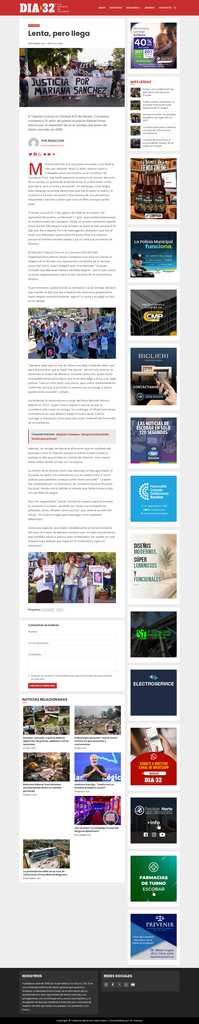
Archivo (150, 7)
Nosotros (116, 7)
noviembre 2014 (37, 43)
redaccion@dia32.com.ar (53, 145)
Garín (59, 609)
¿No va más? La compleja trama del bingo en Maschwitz (97, 810)
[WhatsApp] (39, 154)
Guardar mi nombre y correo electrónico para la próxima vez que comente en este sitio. (71, 677)
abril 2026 (81, 748)
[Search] (175, 8)
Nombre (32, 631)
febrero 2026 (82, 792)
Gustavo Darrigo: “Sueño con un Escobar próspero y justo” (97, 767)
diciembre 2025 (83, 835)
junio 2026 (30, 748)
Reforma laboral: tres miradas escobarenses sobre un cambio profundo (46, 767)
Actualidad (34, 25)
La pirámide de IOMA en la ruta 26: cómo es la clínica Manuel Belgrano (46, 853)
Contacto (165, 7)
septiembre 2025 (33, 878)
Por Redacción (52, 141)
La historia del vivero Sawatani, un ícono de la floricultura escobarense (160, 130)
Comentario (34, 654)
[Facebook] (35, 154)
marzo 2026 (31, 795)
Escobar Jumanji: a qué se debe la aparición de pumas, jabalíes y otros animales (46, 720)
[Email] (49, 154)
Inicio (102, 7)
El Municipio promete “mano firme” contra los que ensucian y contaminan (97, 720)
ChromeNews (117, 1020)
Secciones (132, 7)
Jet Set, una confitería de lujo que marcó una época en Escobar (158, 92)
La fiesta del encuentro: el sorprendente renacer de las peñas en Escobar (158, 143)
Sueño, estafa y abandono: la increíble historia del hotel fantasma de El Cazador (158, 104)
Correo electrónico (38, 643)
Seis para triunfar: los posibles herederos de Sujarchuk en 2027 (159, 117)
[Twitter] (30, 154)
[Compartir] (53, 154)
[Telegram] (44, 154)
